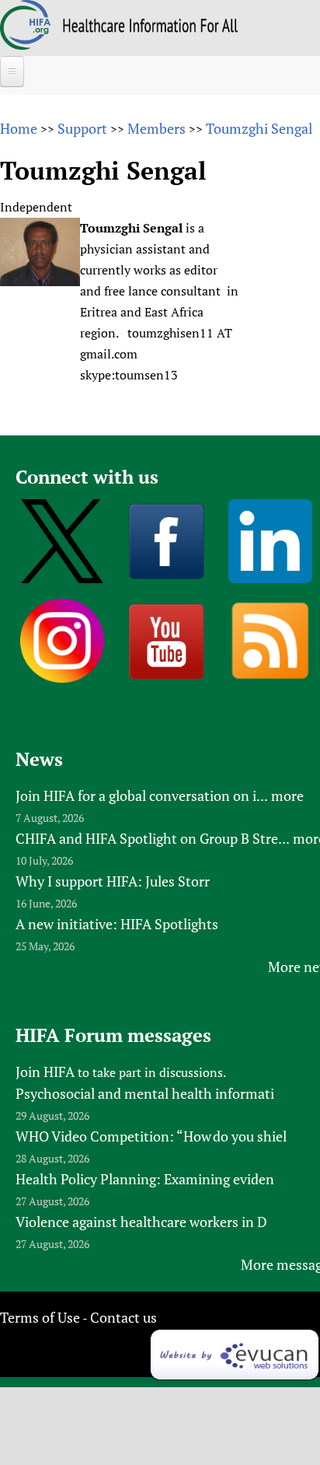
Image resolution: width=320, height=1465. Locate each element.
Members (156, 128)
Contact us (123, 1317)
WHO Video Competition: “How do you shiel (151, 1136)
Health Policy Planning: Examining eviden (145, 1179)
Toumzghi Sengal (259, 128)
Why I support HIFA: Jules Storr (113, 881)
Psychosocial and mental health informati (145, 1093)
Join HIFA (45, 1071)
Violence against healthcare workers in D (141, 1221)
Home (18, 128)
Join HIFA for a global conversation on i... (142, 795)
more (287, 795)
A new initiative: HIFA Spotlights (117, 923)
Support (82, 128)
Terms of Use (40, 1317)
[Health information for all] (150, 27)
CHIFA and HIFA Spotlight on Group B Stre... (153, 838)
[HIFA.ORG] (25, 44)
